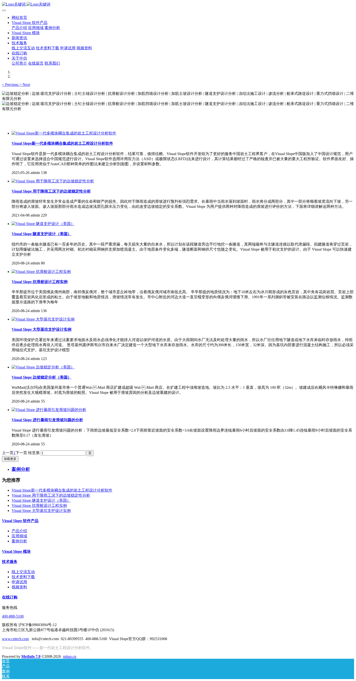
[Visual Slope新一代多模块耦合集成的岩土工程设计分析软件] (64, 133)
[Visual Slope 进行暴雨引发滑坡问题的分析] (49, 410)
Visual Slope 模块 (16, 551)
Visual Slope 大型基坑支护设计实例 (41, 511)
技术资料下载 (23, 577)
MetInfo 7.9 (30, 656)
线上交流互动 (23, 572)
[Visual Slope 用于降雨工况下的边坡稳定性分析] (53, 181)
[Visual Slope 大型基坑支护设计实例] (43, 319)
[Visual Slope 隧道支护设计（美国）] (43, 224)
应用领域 (19, 536)
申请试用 (19, 582)
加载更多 (10, 459)
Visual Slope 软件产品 (20, 521)
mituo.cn (69, 656)
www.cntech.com (15, 639)
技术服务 (9, 562)
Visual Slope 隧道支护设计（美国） (41, 500)
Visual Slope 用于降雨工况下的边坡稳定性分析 (51, 495)
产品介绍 (19, 531)
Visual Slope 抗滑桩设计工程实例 (39, 505)
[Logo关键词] (178, 4)
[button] (10, 84)
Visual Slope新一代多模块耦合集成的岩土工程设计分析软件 (62, 490)
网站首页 (19, 17)
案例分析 (19, 541)
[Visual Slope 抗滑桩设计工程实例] (41, 271)
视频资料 (19, 587)
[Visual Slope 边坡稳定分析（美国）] (43, 367)
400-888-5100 (13, 616)
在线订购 (9, 597)
